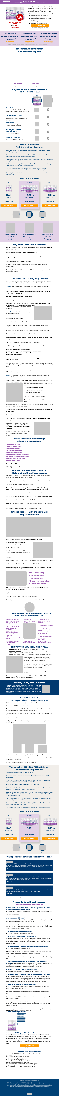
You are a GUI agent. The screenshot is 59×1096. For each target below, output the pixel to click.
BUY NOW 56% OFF (29, 205)
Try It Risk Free (40, 25)
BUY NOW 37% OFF (50, 205)
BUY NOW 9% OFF (8, 205)
